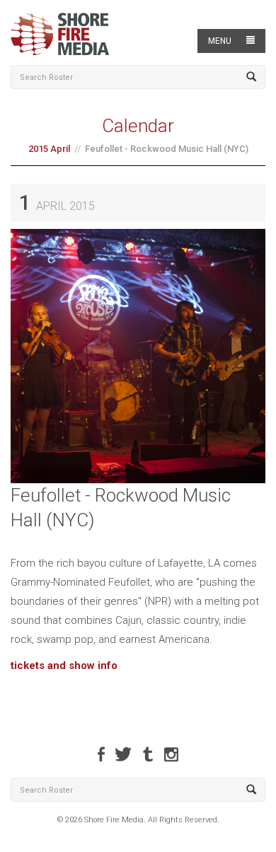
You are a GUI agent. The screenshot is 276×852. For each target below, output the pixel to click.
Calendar (138, 125)
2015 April (49, 148)
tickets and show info (64, 665)
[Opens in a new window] (101, 754)
